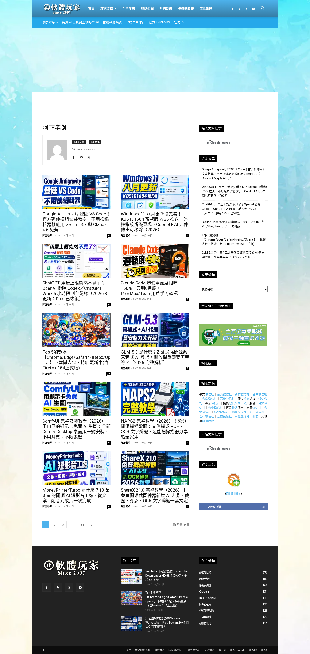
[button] (262, 9)
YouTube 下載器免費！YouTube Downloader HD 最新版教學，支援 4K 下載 (166, 576)
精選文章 (106, 8)
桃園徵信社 (239, 412)
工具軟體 (206, 8)
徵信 (246, 403)
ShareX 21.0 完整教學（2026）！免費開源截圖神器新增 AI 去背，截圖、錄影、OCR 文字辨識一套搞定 (155, 495)
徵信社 (209, 394)
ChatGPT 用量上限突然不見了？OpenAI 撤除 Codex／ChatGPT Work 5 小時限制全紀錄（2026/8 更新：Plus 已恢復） (74, 290)
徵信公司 (235, 403)
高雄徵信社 (227, 399)
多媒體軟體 (186, 8)
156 (82, 524)
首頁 (91, 8)
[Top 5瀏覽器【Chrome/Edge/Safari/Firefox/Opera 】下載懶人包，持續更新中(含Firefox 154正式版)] (76, 330)
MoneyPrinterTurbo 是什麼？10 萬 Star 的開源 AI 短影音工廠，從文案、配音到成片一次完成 (76, 495)
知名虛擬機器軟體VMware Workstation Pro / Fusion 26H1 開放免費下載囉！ (167, 622)
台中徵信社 (259, 394)
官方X (264, 650)
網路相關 (147, 8)
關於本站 (48, 22)
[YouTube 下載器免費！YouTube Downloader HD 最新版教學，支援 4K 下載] (131, 576)
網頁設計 (208, 421)
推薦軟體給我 (112, 22)
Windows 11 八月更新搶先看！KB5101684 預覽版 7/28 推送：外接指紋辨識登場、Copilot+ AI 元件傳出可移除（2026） (154, 221)
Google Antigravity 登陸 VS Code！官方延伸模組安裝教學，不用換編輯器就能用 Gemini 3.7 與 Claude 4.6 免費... (76, 221)
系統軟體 (165, 8)
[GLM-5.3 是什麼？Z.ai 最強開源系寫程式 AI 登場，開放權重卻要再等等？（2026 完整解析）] (155, 330)
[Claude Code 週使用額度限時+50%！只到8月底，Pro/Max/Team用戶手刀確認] (155, 261)
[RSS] (239, 8)
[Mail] (82, 157)
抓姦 (246, 399)
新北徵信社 (221, 412)
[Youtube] (253, 8)
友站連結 (209, 650)
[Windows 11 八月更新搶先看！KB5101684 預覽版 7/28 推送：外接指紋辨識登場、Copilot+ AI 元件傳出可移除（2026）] (155, 192)
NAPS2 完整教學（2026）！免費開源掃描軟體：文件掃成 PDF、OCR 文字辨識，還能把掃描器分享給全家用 (154, 429)
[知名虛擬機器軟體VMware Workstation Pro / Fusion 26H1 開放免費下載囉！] (131, 623)
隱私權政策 (174, 650)
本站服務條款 (142, 650)
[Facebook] (232, 8)
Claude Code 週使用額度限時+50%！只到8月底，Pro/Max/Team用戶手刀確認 (149, 288)
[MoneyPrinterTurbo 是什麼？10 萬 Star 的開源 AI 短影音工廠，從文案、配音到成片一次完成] (76, 468)
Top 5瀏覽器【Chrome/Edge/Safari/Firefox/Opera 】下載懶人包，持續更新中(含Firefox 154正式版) (76, 359)
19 (108, 373)
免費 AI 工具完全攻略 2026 (80, 22)
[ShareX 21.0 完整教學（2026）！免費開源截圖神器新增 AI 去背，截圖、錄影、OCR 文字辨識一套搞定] (155, 468)
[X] (246, 8)
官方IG (179, 22)
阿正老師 (47, 235)
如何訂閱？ (233, 493)
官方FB (253, 650)
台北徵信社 (224, 394)
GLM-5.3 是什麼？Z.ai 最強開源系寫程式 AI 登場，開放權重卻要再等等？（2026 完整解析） (155, 357)
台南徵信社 (209, 399)
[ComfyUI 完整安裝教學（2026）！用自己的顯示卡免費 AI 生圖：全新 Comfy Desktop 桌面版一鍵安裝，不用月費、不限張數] (76, 399)
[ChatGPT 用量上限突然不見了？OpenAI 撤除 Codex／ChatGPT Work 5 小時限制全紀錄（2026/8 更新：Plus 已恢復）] (76, 261)
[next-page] (91, 524)
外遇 (235, 407)
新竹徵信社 (242, 394)
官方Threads (159, 22)
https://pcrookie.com (83, 149)
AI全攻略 (129, 8)
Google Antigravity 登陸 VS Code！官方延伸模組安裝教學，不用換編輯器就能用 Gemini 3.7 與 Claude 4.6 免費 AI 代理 (234, 174)
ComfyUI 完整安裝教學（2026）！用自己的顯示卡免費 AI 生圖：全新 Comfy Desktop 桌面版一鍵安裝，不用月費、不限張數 (76, 429)
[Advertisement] (155, 60)
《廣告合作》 (135, 22)
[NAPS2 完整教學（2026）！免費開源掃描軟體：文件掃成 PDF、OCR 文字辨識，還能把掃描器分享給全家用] (155, 399)
